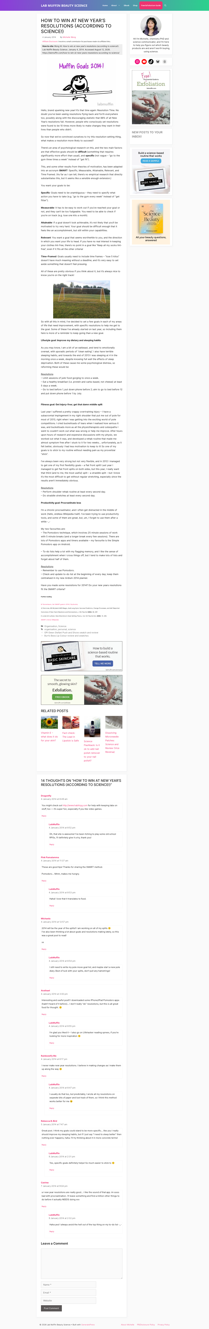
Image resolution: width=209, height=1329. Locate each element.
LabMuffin (54, 824)
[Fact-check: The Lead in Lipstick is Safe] (70, 726)
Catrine (45, 1182)
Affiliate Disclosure (49, 41)
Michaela (45, 918)
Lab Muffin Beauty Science (64, 5)
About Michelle (127, 1324)
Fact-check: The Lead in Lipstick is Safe (70, 737)
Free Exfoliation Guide (151, 5)
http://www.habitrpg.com (75, 805)
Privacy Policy (164, 1324)
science (72, 629)
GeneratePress (88, 1324)
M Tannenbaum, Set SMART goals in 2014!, (59, 604)
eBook (126, 5)
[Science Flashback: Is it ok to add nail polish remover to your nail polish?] (92, 735)
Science (62, 626)
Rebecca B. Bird (49, 1121)
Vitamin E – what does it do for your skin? (49, 736)
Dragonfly (46, 795)
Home (105, 5)
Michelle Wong (69, 37)
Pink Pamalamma (50, 857)
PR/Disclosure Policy (146, 1324)
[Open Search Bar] (165, 5)
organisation (50, 629)
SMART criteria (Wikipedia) (50, 620)
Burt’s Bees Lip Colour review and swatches (66, 635)
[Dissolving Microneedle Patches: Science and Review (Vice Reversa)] (113, 726)
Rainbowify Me (48, 1055)
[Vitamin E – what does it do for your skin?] (49, 726)
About (114, 5)
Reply (44, 816)
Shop (135, 5)
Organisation (50, 626)
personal (62, 629)
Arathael (45, 990)
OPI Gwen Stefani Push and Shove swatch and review (71, 632)
